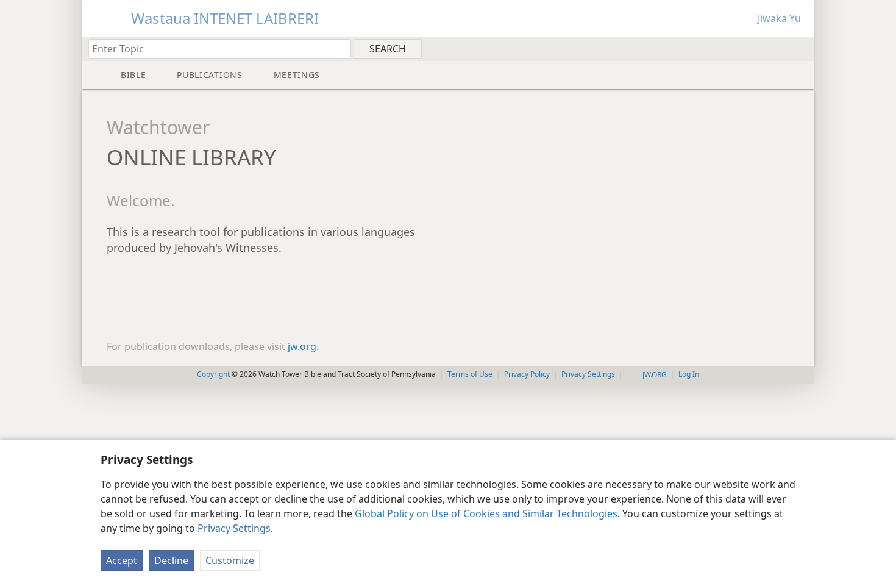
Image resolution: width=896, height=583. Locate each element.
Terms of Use (469, 374)
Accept (121, 560)
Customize (229, 560)
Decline (171, 560)
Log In (688, 374)
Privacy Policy (527, 374)
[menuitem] (800, 48)
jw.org (302, 346)
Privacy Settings (234, 528)
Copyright (213, 374)
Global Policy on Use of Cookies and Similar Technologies (486, 513)
